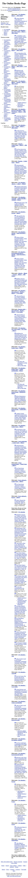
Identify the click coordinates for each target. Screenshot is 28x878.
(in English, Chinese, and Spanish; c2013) (20, 532)
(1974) (19, 470)
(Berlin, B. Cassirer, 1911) (20, 622)
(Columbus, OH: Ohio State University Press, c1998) (20, 134)
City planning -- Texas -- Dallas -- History (7, 114)
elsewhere (8, 24)
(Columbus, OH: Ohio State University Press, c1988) (20, 282)
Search (7, 865)
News (7, 869)
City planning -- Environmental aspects (18, 754)
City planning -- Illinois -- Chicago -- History (7, 75)
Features (12, 869)
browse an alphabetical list (13, 10)
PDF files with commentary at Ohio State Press (22, 363)
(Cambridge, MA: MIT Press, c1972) (20, 829)
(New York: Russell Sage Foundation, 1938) (20, 579)
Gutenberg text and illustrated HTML (22, 601)
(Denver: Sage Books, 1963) (19, 502)
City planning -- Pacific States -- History (7, 91)
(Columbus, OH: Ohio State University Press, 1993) (20, 433)
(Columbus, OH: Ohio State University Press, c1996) (20, 610)
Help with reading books (7, 861)
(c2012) (20, 204)
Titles (24, 865)
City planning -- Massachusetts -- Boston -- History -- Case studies (18, 292)
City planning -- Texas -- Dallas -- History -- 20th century (18, 126)
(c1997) (20, 55)
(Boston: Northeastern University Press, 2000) (20, 299)
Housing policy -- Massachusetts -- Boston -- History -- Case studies (19, 311)
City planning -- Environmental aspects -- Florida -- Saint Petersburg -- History (18, 254)
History (5, 34)
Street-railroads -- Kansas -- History (19, 497)
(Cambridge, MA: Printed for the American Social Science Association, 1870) (20, 635)
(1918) (20, 643)
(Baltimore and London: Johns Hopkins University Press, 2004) (20, 39)
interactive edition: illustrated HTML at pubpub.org (22, 732)
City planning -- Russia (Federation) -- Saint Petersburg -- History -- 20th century (18, 111)
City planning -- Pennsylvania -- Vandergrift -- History (7, 101)
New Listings (13, 865)
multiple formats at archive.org (21, 103)
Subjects (12, 867)
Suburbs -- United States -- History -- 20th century (19, 145)
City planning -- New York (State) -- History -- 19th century (18, 32)
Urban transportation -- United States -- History (19, 464)
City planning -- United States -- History (7, 119)
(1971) (20, 678)
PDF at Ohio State (21, 365)
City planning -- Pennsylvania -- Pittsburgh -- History (7, 95)
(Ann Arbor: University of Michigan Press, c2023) (20, 336)
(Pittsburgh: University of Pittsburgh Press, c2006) (20, 399)
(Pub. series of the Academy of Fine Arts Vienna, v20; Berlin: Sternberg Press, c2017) (20, 518)
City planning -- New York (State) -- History (7, 86)
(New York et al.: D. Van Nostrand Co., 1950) (20, 567)
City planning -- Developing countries (18, 739)
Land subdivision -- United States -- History (19, 442)
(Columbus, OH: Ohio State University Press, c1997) (20, 242)
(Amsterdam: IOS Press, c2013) (20, 759)
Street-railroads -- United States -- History (19, 481)
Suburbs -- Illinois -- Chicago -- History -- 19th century (19, 275)
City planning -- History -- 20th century (7, 45)
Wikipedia (3, 23)
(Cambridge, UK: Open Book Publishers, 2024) (20, 692)
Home (2, 865)
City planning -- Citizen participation (18, 702)
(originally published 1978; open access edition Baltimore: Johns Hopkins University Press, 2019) (20, 220)
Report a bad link (18, 861)
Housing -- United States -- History (19, 162)
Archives (18, 869)
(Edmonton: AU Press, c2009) (20, 189)
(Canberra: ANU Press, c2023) (20, 546)
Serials (16, 867)
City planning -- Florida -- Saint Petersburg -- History (18, 233)
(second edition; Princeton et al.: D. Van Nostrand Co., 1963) (20, 555)
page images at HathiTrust (20, 106)
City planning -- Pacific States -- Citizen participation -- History (18, 369)
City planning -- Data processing (18, 719)
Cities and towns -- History (6, 32)
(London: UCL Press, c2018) (20, 845)
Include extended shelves (14, 8)
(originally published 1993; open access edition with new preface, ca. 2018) (20, 73)
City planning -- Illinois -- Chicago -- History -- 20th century (19, 82)
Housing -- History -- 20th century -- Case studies (19, 66)
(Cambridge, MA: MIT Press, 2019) (20, 768)
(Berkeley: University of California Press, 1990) (20, 118)
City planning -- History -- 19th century (7, 41)
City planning (7, 29)
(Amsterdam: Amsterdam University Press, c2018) (20, 660)
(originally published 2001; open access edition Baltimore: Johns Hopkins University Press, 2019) (20, 169)
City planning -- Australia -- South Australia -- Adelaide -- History (7, 58)
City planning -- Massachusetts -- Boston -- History (7, 81)
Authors (20, 865)
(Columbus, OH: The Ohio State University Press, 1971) (20, 153)
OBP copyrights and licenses (14, 876)
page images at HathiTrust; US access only (21, 819)
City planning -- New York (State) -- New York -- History (19, 329)
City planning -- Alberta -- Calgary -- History (7, 52)
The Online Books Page (14, 3)
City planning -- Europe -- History (7, 64)
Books (3, 869)
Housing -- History (6, 48)
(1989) (20, 744)
